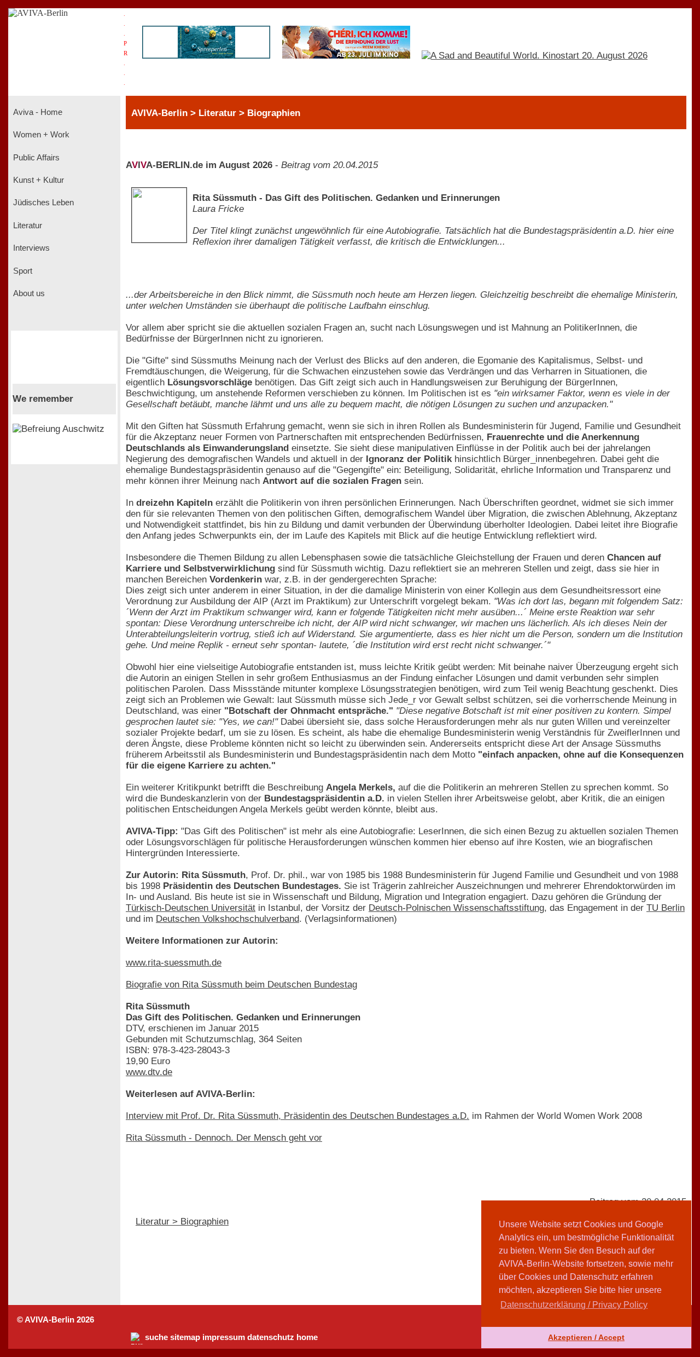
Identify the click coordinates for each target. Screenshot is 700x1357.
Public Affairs (35, 157)
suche (156, 1337)
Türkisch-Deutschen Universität (190, 908)
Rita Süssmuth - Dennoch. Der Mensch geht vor (224, 1138)
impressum (223, 1337)
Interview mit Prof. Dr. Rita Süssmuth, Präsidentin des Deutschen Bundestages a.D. (297, 1116)
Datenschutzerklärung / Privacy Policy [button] (574, 1304)
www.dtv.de (149, 1072)
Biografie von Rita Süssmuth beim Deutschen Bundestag (241, 984)
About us (28, 293)
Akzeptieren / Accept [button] (586, 1337)
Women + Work (40, 134)
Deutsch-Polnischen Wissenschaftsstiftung (456, 908)
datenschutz (270, 1337)
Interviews (30, 248)
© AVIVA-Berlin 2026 (55, 1319)
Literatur (26, 225)
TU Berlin (665, 908)
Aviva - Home (36, 112)
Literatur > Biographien (182, 1221)
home (307, 1337)
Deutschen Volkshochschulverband (227, 919)
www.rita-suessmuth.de (173, 962)
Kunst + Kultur (37, 180)
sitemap (185, 1337)
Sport (21, 271)
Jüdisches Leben (42, 202)
